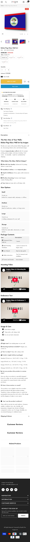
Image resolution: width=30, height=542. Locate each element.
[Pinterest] (11, 489)
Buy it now (15, 86)
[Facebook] (3, 489)
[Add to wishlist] (25, 82)
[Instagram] (7, 489)
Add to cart (11, 81)
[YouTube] (15, 489)
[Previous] (24, 34)
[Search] (6, 2)
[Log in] (24, 2)
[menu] (2, 2)
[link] (7, 467)
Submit (23, 515)
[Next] (27, 34)
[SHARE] (28, 82)
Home (2, 5)
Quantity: (3, 67)
